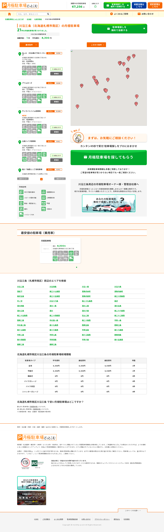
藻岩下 (19, 291)
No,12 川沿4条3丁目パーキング (32, 54)
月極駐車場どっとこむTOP (14, 19)
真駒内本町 (86, 291)
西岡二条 (20, 320)
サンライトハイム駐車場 (30, 111)
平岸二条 (20, 335)
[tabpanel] (60, 251)
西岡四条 (117, 335)
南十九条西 (54, 325)
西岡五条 (85, 325)
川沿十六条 (54, 301)
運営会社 (117, 519)
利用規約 (127, 519)
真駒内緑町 (118, 291)
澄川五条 (117, 306)
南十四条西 (21, 339)
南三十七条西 (55, 291)
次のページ (60, 179)
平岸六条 (85, 339)
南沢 (116, 301)
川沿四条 (53, 286)
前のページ (23, 179)
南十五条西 (118, 339)
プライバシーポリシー (102, 519)
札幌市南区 (38, 19)
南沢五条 (20, 296)
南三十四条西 (119, 296)
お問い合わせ (86, 519)
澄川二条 (85, 306)
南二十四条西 (55, 315)
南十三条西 (86, 335)
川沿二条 (20, 286)
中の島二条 (21, 325)
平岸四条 (53, 339)
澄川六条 (85, 310)
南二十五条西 (22, 315)
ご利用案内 (46, 519)
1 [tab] (76, 267)
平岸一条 (117, 320)
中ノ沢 (19, 301)
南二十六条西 (119, 310)
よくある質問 (58, 519)
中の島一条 (54, 320)
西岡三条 (117, 325)
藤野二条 (20, 344)
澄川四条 (20, 306)
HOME (36, 519)
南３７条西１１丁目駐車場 (30, 169)
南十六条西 (54, 330)
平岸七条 (53, 335)
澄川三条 (20, 310)
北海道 (29, 19)
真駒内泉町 (86, 296)
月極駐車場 (34, 407)
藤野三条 (53, 344)
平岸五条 (85, 330)
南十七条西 (21, 330)
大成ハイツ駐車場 (27, 141)
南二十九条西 (87, 301)
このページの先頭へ (132, 510)
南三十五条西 (55, 296)
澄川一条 (53, 306)
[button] (106, 91)
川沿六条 (117, 286)
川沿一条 (85, 286)
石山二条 (85, 315)
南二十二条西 (119, 315)
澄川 (51, 310)
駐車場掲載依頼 (72, 519)
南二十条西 (86, 320)
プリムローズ (25, 83)
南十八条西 (118, 330)
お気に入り (57, 69)
